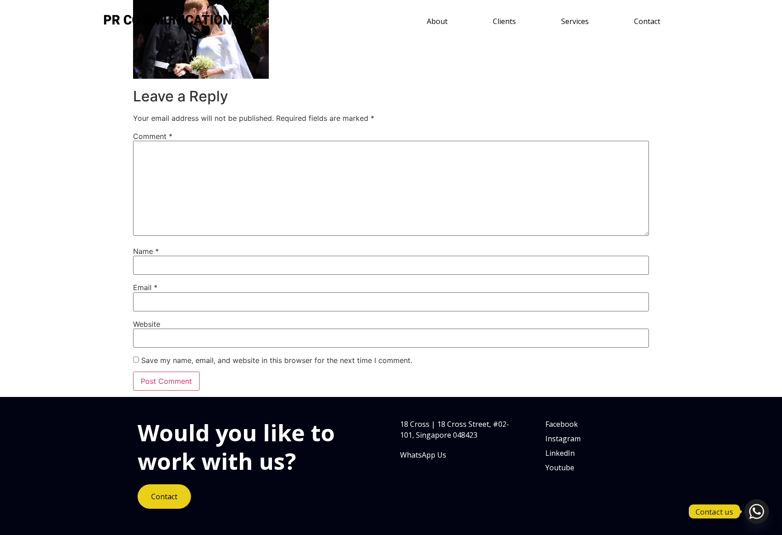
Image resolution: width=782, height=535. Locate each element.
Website (146, 324)
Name (146, 251)
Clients (504, 21)
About (437, 21)
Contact (647, 21)
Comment (152, 136)
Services (575, 21)
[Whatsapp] (756, 511)
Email (145, 287)
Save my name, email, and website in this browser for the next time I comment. (276, 360)
